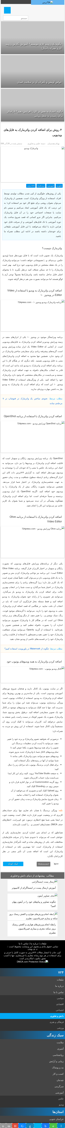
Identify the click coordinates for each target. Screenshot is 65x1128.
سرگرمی (59, 1086)
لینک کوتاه (13, 863)
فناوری (59, 185)
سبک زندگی (55, 1035)
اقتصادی (60, 1004)
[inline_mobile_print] (3, 1125)
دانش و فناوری (57, 1015)
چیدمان (60, 1080)
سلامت (60, 1042)
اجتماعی (60, 1010)
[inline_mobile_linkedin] (30, 1125)
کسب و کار (58, 1073)
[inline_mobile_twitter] (38, 1125)
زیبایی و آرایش (56, 1061)
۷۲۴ (61, 972)
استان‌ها (58, 1111)
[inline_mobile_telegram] (61, 1125)
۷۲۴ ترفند (30, 185)
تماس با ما (23, 943)
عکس (61, 1098)
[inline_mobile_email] (9, 1125)
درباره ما (34, 943)
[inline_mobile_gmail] (15, 1125)
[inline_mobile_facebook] (46, 1125)
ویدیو (61, 1104)
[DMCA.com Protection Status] (32, 961)
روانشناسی (58, 1054)
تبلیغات (43, 943)
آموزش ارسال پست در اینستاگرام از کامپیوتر (34, 887)
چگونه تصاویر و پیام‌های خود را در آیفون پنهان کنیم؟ (34, 903)
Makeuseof (43, 863)
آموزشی (50, 185)
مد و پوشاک (58, 1067)
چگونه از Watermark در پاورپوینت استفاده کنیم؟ (26, 648)
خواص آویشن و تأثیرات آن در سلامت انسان (39, 82)
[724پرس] (47, 2)
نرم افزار (41, 185)
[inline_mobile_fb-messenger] (22, 1125)
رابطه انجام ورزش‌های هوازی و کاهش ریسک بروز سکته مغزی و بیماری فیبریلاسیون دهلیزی (34, 928)
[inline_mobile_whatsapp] (53, 1125)
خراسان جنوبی (56, 1119)
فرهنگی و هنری (57, 1021)
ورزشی (60, 1027)
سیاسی (60, 998)
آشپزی (60, 1048)
